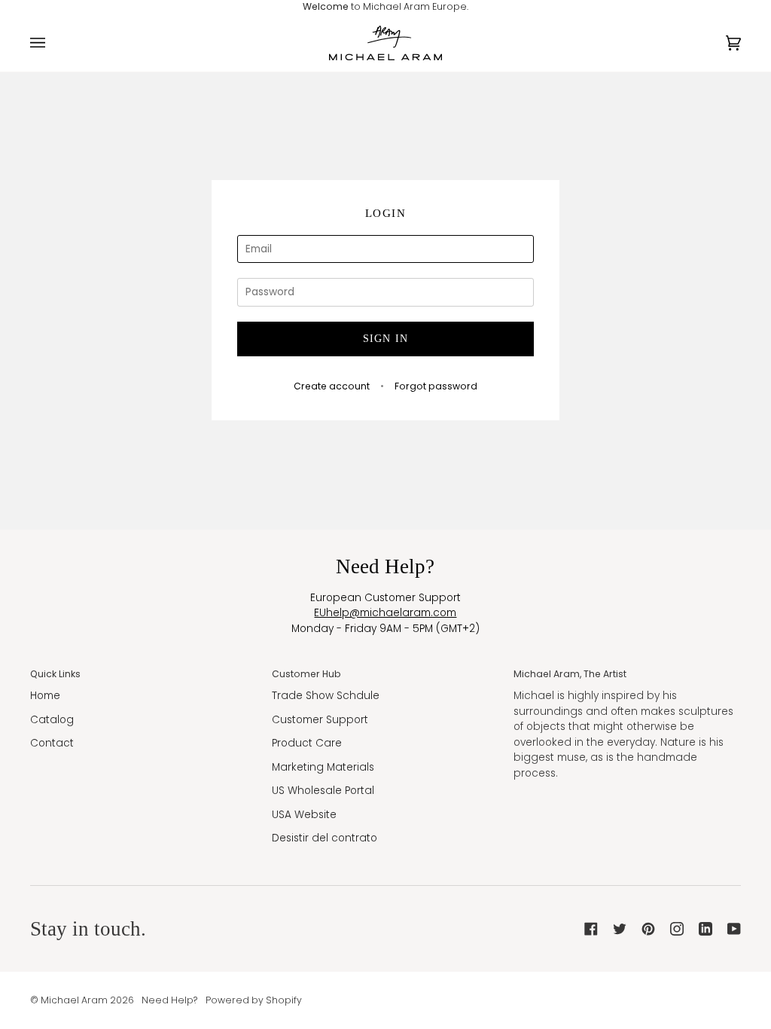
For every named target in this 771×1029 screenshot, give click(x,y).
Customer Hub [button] (306, 673)
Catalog (52, 720)
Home (45, 696)
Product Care (307, 743)
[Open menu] (52, 43)
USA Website (304, 815)
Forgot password (436, 386)
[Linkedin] (705, 929)
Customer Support (320, 720)
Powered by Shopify (254, 1000)
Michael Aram (74, 1000)
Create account (332, 386)
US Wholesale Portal (323, 790)
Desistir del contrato (324, 838)
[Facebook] (591, 929)
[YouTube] (734, 929)
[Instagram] (677, 929)
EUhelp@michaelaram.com (385, 613)
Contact (52, 743)
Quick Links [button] (55, 673)
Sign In (386, 338)
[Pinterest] (648, 929)
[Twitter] (619, 929)
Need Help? (170, 1000)
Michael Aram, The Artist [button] (569, 673)
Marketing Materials (323, 767)
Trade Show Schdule (325, 696)
